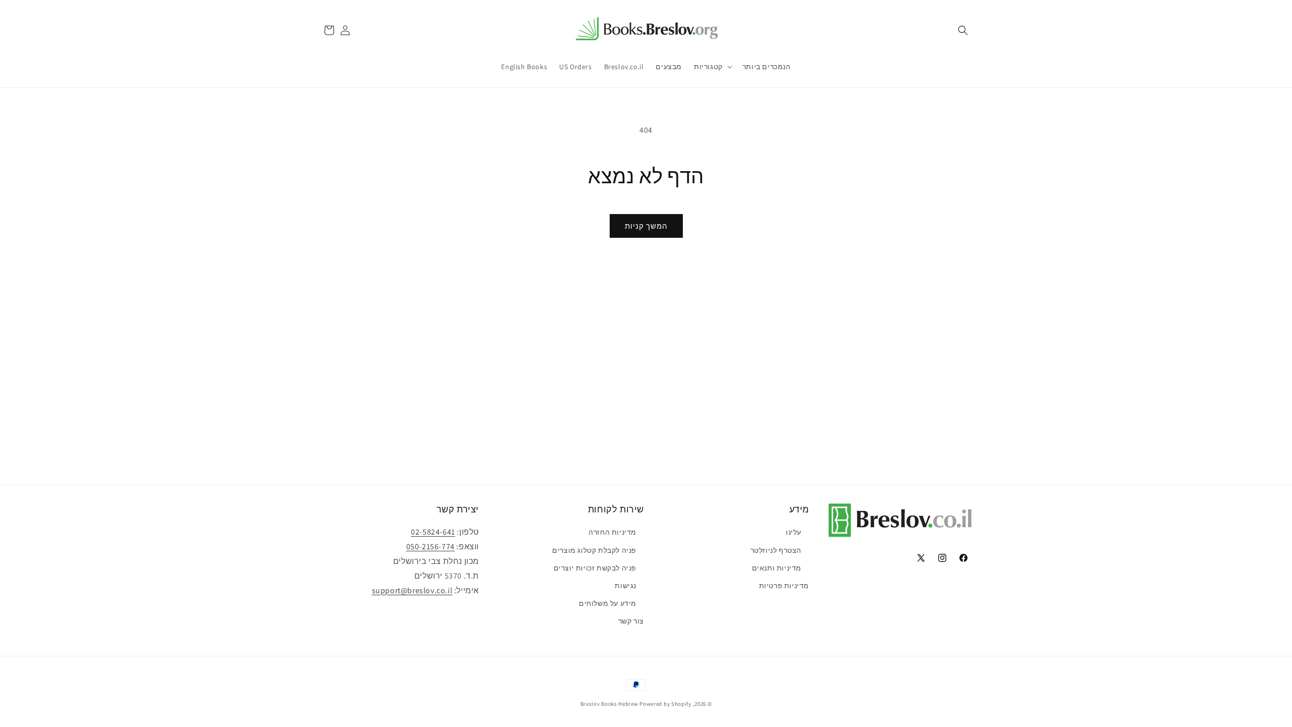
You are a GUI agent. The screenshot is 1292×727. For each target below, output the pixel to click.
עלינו (793, 532)
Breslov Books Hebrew (609, 703)
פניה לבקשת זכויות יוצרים (595, 568)
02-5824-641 (433, 532)
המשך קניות (646, 226)
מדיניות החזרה (612, 532)
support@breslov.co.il (412, 590)
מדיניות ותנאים (776, 568)
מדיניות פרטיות (784, 585)
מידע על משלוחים (607, 603)
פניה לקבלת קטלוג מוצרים (594, 550)
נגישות (625, 585)
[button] (963, 30)
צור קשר (631, 621)
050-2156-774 (430, 546)
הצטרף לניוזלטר (775, 550)
